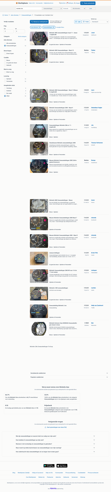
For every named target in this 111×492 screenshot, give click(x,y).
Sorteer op (93, 19)
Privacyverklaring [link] (70, 472)
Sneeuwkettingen (47, 27)
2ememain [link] (75, 477)
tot (16, 28)
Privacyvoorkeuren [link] (93, 472)
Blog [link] (14, 472)
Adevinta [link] (58, 477)
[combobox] (29, 8)
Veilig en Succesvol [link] (37, 472)
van (5, 28)
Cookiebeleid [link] (81, 472)
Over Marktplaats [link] (31, 477)
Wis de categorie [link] (22, 36)
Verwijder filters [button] (60, 27)
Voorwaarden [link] (39, 3)
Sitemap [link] (82, 477)
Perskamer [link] (50, 477)
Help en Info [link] (49, 472)
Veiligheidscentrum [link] (48, 3)
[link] (22, 3)
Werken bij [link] (41, 477)
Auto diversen (34, 27)
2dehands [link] (66, 477)
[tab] (77, 22)
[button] (69, 3)
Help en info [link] (32, 3)
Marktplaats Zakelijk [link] (23, 472)
